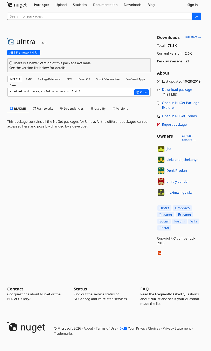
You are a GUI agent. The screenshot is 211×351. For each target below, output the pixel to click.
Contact (15, 289)
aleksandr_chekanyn (182, 159)
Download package (177, 89)
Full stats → (193, 37)
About (88, 328)
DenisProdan (176, 170)
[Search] (196, 16)
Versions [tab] (121, 108)
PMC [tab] (29, 79)
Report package (174, 124)
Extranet (184, 214)
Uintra (164, 208)
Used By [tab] (100, 108)
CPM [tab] (69, 79)
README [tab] (19, 108)
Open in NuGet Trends (179, 116)
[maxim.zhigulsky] (161, 192)
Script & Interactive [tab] (108, 79)
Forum (179, 221)
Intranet (165, 214)
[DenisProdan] (161, 170)
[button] (141, 92)
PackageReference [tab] (49, 79)
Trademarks (63, 333)
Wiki (193, 221)
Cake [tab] (13, 85)
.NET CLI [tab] (15, 79)
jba (168, 148)
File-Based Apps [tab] (135, 79)
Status (80, 289)
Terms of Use (106, 328)
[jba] (161, 149)
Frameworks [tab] (44, 108)
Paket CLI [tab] (84, 79)
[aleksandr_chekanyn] (161, 160)
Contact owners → (189, 138)
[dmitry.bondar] (161, 181)
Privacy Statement (177, 328)
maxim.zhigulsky (179, 192)
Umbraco (182, 208)
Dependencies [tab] (73, 108)
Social (164, 221)
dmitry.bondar (177, 181)
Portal (164, 228)
